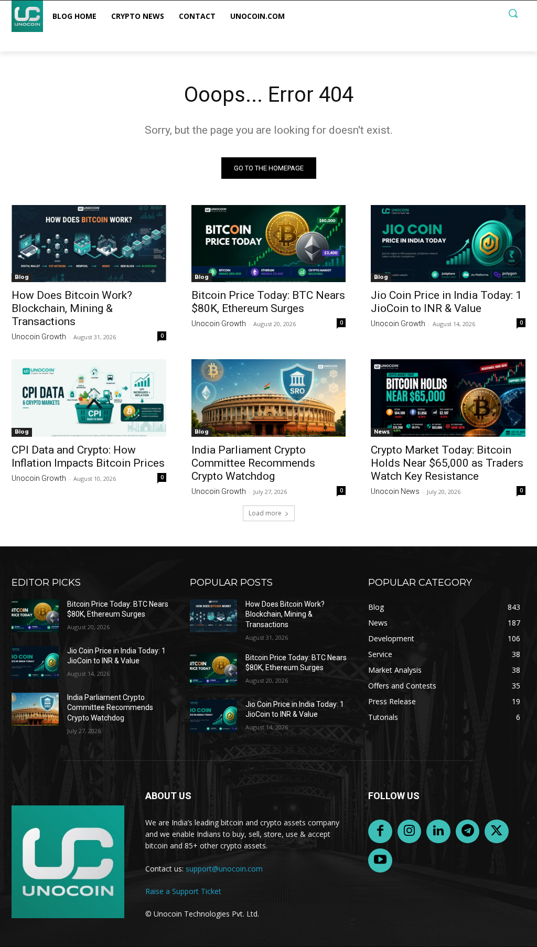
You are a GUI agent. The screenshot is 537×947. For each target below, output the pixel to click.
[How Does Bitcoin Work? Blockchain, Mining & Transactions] (89, 243)
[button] (512, 13)
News (382, 431)
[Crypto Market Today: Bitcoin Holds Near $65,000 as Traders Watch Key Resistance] (448, 397)
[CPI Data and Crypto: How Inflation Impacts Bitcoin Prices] (89, 397)
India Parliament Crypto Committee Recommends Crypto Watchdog (253, 463)
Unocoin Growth (39, 336)
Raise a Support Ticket (183, 891)
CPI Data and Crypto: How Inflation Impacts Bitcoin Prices (88, 456)
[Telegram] (468, 832)
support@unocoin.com (224, 869)
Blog (22, 277)
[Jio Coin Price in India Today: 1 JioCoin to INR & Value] (448, 243)
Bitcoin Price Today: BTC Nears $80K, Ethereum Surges (268, 302)
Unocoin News (395, 491)
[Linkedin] (438, 832)
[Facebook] (380, 832)
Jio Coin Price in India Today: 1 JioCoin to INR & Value (446, 302)
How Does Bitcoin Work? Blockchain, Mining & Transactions (72, 308)
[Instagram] (410, 832)
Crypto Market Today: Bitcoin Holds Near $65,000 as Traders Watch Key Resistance (447, 463)
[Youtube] (380, 860)
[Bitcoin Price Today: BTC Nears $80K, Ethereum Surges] (268, 243)
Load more (265, 513)
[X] (497, 832)
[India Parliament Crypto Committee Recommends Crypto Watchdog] (268, 397)
